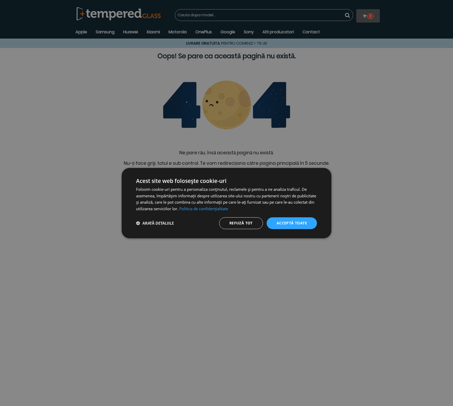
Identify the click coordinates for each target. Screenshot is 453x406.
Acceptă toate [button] (292, 222)
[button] (155, 223)
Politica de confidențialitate (203, 208)
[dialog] (226, 203)
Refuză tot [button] (241, 222)
